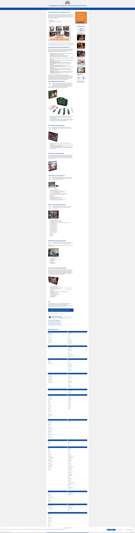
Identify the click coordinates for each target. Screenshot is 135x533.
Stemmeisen (69, 484)
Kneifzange (49, 405)
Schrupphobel (70, 472)
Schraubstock (70, 469)
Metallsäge (49, 430)
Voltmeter (49, 507)
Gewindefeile (50, 379)
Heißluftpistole (70, 382)
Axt (48, 343)
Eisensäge (49, 360)
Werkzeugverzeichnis (53, 8)
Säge (68, 451)
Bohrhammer (69, 339)
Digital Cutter (69, 350)
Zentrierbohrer (50, 517)
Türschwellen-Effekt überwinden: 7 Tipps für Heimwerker (80, 74)
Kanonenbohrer (50, 396)
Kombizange (49, 409)
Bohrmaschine (70, 340)
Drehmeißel (69, 353)
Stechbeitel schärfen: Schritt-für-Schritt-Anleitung (54, 324)
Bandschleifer (70, 333)
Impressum (10, 531)
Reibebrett (49, 454)
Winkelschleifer (70, 507)
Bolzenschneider (70, 342)
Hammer (69, 376)
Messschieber (50, 427)
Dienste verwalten (131, 531)
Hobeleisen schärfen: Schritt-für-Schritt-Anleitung (54, 323)
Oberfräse (49, 441)
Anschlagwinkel (50, 340)
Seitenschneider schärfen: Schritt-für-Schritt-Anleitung (55, 325)
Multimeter (49, 436)
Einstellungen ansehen (129, 529)
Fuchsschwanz (70, 369)
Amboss (49, 339)
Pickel (69, 441)
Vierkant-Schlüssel (50, 505)
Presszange (69, 443)
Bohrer (69, 337)
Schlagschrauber (70, 457)
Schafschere (69, 454)
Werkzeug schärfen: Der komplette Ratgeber (54, 322)
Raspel (49, 448)
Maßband (49, 421)
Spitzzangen (62, 58)
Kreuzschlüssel (50, 414)
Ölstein (49, 444)
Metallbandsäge (50, 428)
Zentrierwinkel (50, 518)
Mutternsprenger (50, 437)
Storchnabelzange (70, 487)
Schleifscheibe (70, 460)
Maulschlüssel (50, 422)
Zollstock (49, 523)
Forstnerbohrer (70, 366)
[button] (133, 527)
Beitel (68, 334)
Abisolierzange (50, 333)
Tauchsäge (49, 494)
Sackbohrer (69, 448)
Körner (49, 412)
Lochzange (69, 405)
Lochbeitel (69, 399)
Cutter (49, 349)
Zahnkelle (49, 514)
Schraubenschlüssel (70, 466)
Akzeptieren (111, 529)
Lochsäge (69, 402)
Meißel (49, 425)
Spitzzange (69, 481)
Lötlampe (69, 408)
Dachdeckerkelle (70, 347)
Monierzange (50, 431)
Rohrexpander (50, 460)
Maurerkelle (49, 424)
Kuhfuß (49, 417)
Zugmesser (49, 524)
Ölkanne (49, 443)
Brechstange (69, 343)
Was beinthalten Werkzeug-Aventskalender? (55, 21)
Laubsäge (69, 396)
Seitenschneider (70, 475)
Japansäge (69, 392)
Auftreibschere (50, 342)
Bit (68, 336)
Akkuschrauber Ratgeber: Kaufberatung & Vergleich (55, 321)
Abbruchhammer (50, 334)
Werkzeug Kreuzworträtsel (60, 8)
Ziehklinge (49, 520)
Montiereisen (50, 433)
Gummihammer (50, 382)
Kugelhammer (50, 415)
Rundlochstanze (50, 466)
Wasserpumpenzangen (68, 58)
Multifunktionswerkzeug (51, 434)
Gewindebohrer (50, 376)
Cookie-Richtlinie (2, 531)
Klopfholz (49, 402)
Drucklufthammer (70, 356)
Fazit (50, 22)
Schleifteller (69, 463)
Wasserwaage (70, 508)
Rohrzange (49, 463)
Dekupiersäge (70, 349)
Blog (48, 8)
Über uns (67, 8)
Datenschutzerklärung (7, 531)
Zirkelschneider (50, 521)
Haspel (69, 379)
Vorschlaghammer (50, 508)
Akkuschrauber (50, 337)
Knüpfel (49, 408)
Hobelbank (69, 385)
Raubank (49, 451)
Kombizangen (58, 58)
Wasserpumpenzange (71, 505)
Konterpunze (49, 411)
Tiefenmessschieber (51, 497)
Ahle (48, 336)
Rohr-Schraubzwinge (51, 457)
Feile (68, 360)
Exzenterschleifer (50, 363)
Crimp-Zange (50, 347)
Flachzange (69, 363)
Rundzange (49, 469)
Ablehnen (120, 529)
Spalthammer (70, 478)
